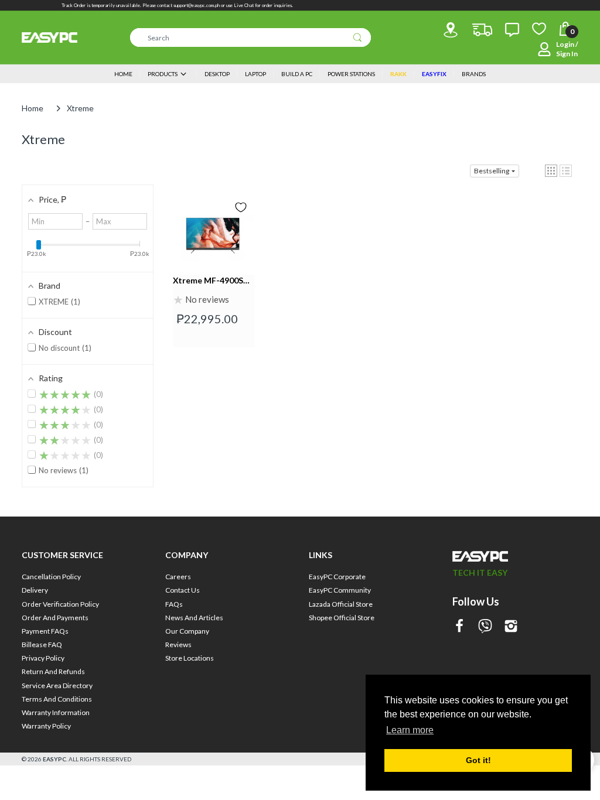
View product (213, 286)
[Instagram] (511, 627)
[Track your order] (482, 30)
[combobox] (250, 37)
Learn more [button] (410, 730)
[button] (551, 171)
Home (32, 108)
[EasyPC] (49, 37)
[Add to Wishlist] (241, 207)
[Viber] (485, 627)
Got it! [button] (478, 760)
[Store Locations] (450, 30)
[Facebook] (459, 627)
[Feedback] (512, 30)
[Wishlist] (539, 28)
